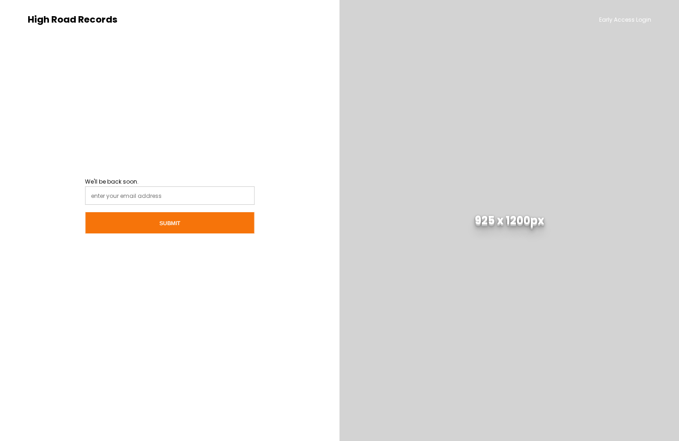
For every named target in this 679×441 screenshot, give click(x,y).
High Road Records (72, 19)
